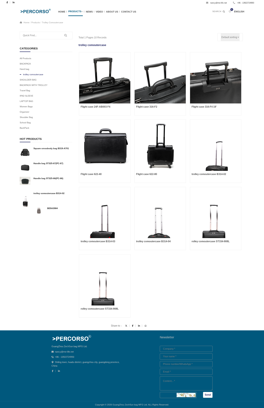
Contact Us (128, 11)
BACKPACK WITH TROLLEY (33, 85)
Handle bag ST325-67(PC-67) (48, 163)
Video (99, 11)
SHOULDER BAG (28, 80)
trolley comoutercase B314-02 (48, 193)
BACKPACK (25, 63)
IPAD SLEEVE (26, 96)
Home (61, 11)
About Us (112, 11)
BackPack (24, 128)
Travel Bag (25, 90)
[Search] (65, 35)
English (239, 11)
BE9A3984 (52, 208)
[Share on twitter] (126, 326)
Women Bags (26, 106)
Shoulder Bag (26, 117)
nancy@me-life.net (218, 3)
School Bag (25, 122)
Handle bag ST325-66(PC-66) (48, 178)
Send (208, 394)
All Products (25, 58)
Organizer (24, 112)
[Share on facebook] (133, 326)
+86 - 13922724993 (245, 3)
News (89, 11)
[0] (230, 11)
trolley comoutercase (52, 22)
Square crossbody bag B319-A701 (51, 148)
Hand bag (24, 69)
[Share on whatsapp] (145, 326)
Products (74, 11)
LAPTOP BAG (26, 101)
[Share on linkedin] (139, 326)
